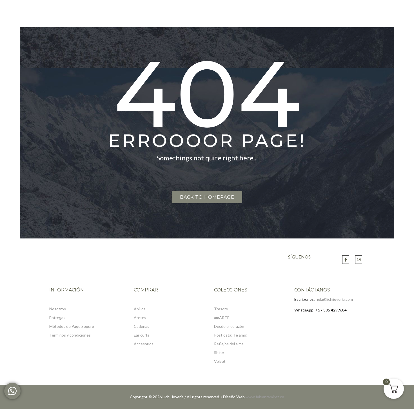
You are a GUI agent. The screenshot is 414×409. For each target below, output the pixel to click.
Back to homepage (207, 197)
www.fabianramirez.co (265, 396)
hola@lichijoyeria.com (334, 299)
